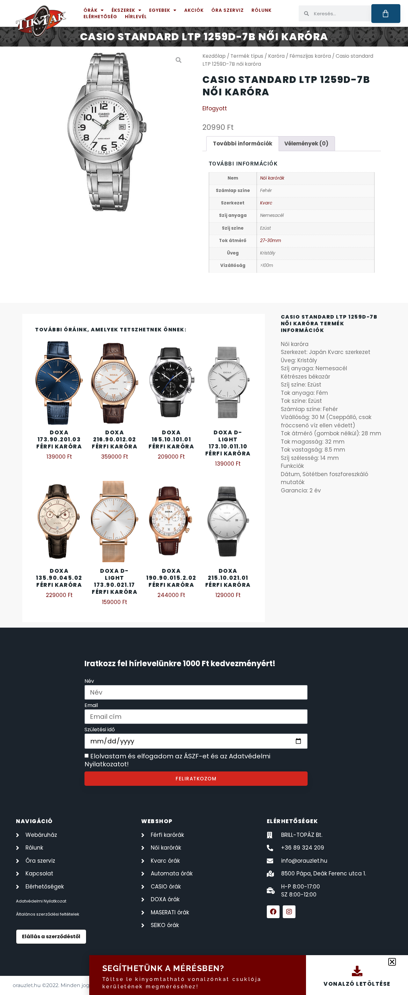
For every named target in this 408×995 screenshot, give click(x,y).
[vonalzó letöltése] (357, 971)
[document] (204, 497)
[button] (392, 962)
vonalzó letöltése (357, 984)
